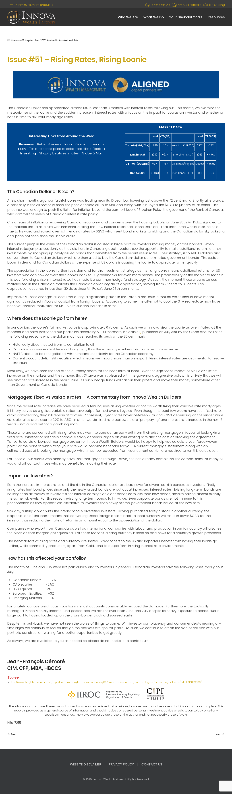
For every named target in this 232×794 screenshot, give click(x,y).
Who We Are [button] (128, 17)
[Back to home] (31, 17)
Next (218, 734)
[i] (139, 332)
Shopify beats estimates (59, 153)
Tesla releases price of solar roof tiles (59, 148)
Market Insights (68, 40)
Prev (13, 734)
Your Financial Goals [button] (185, 17)
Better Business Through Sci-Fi (60, 144)
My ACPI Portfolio (189, 5)
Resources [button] (216, 17)
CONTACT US (151, 764)
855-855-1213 (161, 5)
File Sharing (216, 5)
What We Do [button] (153, 17)
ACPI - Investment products (33, 5)
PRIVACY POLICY (121, 764)
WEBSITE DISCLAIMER (86, 764)
